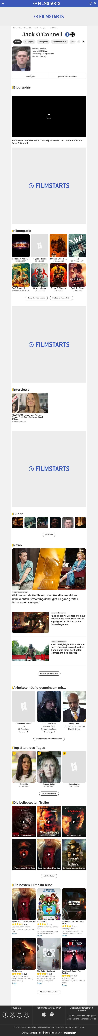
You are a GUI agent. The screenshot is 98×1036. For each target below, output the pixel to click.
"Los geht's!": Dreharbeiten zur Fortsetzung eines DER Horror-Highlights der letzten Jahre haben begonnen (68, 620)
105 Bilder (49, 535)
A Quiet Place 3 (39, 259)
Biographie (21, 87)
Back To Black (77, 288)
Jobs (24, 1027)
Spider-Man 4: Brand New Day (23, 921)
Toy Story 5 (41, 921)
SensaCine (80, 1016)
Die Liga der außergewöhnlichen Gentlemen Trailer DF (74, 868)
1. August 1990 (47, 54)
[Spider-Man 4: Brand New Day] (24, 904)
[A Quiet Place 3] (39, 245)
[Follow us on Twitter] (13, 1015)
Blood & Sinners (58, 288)
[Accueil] (46, 3)
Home (15, 28)
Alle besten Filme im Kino (49, 992)
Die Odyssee (17, 971)
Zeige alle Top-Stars (49, 793)
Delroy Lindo (74, 723)
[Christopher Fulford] (23, 706)
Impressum (32, 1027)
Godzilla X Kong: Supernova (21, 259)
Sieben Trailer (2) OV (74, 835)
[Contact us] (27, 1015)
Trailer (14, 934)
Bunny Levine (74, 784)
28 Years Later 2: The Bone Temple (58, 259)
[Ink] (77, 245)
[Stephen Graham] (49, 706)
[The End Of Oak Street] (49, 954)
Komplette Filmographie (36, 298)
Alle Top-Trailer (49, 876)
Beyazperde (91, 1016)
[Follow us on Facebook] (6, 1015)
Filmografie (22, 231)
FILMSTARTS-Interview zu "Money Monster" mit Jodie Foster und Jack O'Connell (27, 417)
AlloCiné (70, 1016)
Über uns (17, 1027)
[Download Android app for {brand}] (53, 1014)
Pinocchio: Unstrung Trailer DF (24, 835)
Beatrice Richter (49, 784)
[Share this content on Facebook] (67, 34)
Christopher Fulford (24, 723)
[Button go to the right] (83, 41)
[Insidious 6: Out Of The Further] (74, 954)
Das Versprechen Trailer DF (49, 835)
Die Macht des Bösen (49, 729)
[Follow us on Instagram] (20, 1015)
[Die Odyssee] (24, 954)
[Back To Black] (77, 275)
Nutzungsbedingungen (46, 1027)
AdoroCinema (73, 1019)
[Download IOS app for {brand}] (45, 1014)
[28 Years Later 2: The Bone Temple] (58, 245)
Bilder (18, 514)
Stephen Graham (49, 723)
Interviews (21, 389)
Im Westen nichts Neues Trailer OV (24, 868)
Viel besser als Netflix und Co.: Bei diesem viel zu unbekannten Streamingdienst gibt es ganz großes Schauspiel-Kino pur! (45, 599)
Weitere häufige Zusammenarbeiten (49, 739)
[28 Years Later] (39, 275)
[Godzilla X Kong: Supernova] (21, 245)
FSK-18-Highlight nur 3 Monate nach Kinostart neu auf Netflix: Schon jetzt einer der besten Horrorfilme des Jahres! (67, 648)
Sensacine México (88, 1019)
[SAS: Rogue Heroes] (21, 275)
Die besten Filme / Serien (61, 298)
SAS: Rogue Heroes (21, 288)
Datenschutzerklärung (63, 1027)
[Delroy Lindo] (74, 706)
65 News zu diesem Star (49, 673)
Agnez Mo (24, 784)
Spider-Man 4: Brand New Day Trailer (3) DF (49, 868)
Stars (20, 28)
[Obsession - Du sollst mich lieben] (74, 904)
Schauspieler (28, 28)
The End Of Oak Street (46, 971)
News (17, 545)
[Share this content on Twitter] (72, 34)
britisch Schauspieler (40, 28)
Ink (77, 259)
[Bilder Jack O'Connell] (17, 522)
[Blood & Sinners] (58, 275)
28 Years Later (39, 288)
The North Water (49, 726)
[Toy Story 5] (49, 904)
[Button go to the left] (78, 41)
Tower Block (23, 732)
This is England (49, 732)
